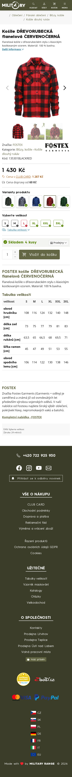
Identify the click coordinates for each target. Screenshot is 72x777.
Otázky (36, 596)
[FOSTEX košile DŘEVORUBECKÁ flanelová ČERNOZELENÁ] (64, 202)
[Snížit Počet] (15, 256)
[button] (44, 5)
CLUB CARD (36, 504)
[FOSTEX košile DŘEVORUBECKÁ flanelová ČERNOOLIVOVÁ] (8, 202)
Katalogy (36, 590)
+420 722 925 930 (38, 455)
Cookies (36, 553)
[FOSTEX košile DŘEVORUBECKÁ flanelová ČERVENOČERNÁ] (50, 201)
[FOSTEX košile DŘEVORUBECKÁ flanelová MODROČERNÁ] (36, 202)
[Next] (64, 88)
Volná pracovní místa (36, 652)
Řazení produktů (36, 541)
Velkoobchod (36, 602)
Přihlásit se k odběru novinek (38, 478)
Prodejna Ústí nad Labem (36, 646)
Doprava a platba (36, 516)
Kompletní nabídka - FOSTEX (22, 417)
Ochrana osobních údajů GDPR (36, 547)
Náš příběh (38, 659)
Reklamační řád (35, 522)
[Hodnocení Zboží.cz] (44, 679)
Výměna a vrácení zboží (36, 528)
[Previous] (8, 88)
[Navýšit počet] (15, 252)
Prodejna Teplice (36, 640)
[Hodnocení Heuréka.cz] (24, 679)
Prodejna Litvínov (36, 634)
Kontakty (36, 628)
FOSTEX (18, 145)
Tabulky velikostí (36, 578)
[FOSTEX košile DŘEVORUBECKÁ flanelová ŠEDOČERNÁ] (22, 202)
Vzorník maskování (36, 584)
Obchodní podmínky (36, 510)
